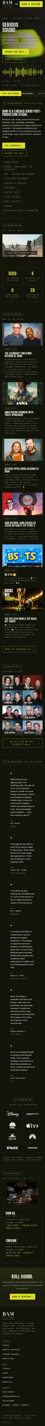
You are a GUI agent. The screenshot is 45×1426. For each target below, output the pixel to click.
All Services (13, 145)
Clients (5, 1373)
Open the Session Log (19, 649)
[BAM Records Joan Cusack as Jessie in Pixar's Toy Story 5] (22, 504)
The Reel (5, 1368)
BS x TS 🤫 (10, 574)
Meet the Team (8, 1359)
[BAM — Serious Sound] (7, 4)
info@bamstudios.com (11, 1396)
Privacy (6, 1422)
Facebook (25, 1405)
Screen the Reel (15, 52)
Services (5, 1345)
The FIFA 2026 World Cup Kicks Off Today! (21, 620)
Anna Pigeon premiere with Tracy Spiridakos (19, 414)
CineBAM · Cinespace (10, 1354)
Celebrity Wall (7, 1377)
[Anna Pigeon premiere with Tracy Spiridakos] (22, 393)
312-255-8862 (8, 1401)
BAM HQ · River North (10, 1350)
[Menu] (16, 4)
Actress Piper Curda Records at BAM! (22, 470)
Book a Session (31, 4)
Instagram (6, 1405)
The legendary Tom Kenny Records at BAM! (18, 355)
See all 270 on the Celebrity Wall (25, 743)
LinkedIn (15, 1405)
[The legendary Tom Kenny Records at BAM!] (22, 334)
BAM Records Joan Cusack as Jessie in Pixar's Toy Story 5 (20, 524)
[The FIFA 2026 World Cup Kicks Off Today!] (22, 600)
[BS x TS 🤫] (22, 555)
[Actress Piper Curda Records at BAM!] (22, 450)
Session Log (7, 1382)
